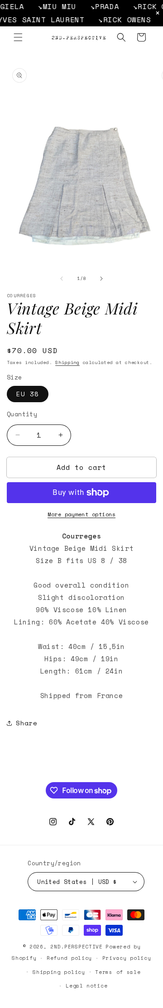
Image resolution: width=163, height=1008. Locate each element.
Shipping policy (59, 972)
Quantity (22, 414)
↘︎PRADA (99, 6)
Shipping (67, 362)
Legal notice (86, 985)
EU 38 (27, 394)
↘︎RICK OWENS (117, 19)
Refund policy (69, 958)
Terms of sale (117, 972)
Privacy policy (126, 958)
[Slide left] (62, 279)
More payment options (81, 514)
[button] (18, 37)
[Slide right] (101, 279)
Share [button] (27, 723)
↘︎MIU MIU (51, 6)
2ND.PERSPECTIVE (76, 946)
